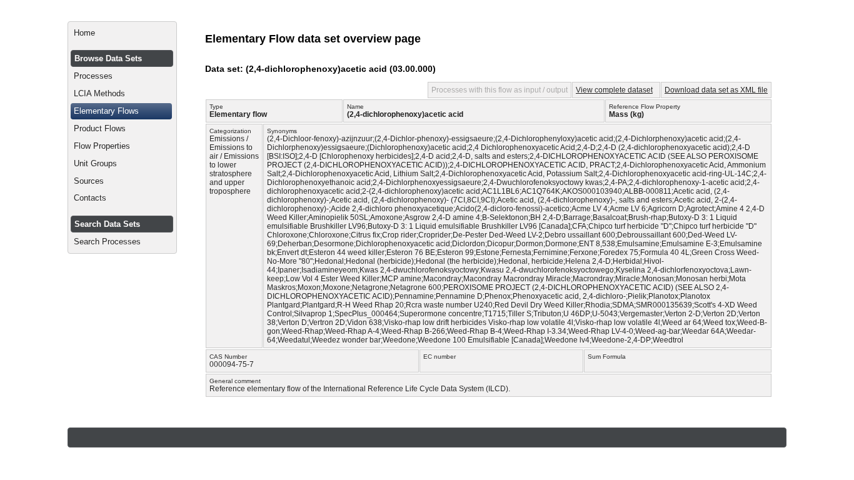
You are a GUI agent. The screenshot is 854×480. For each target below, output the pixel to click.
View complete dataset (614, 90)
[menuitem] (122, 33)
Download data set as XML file (716, 90)
